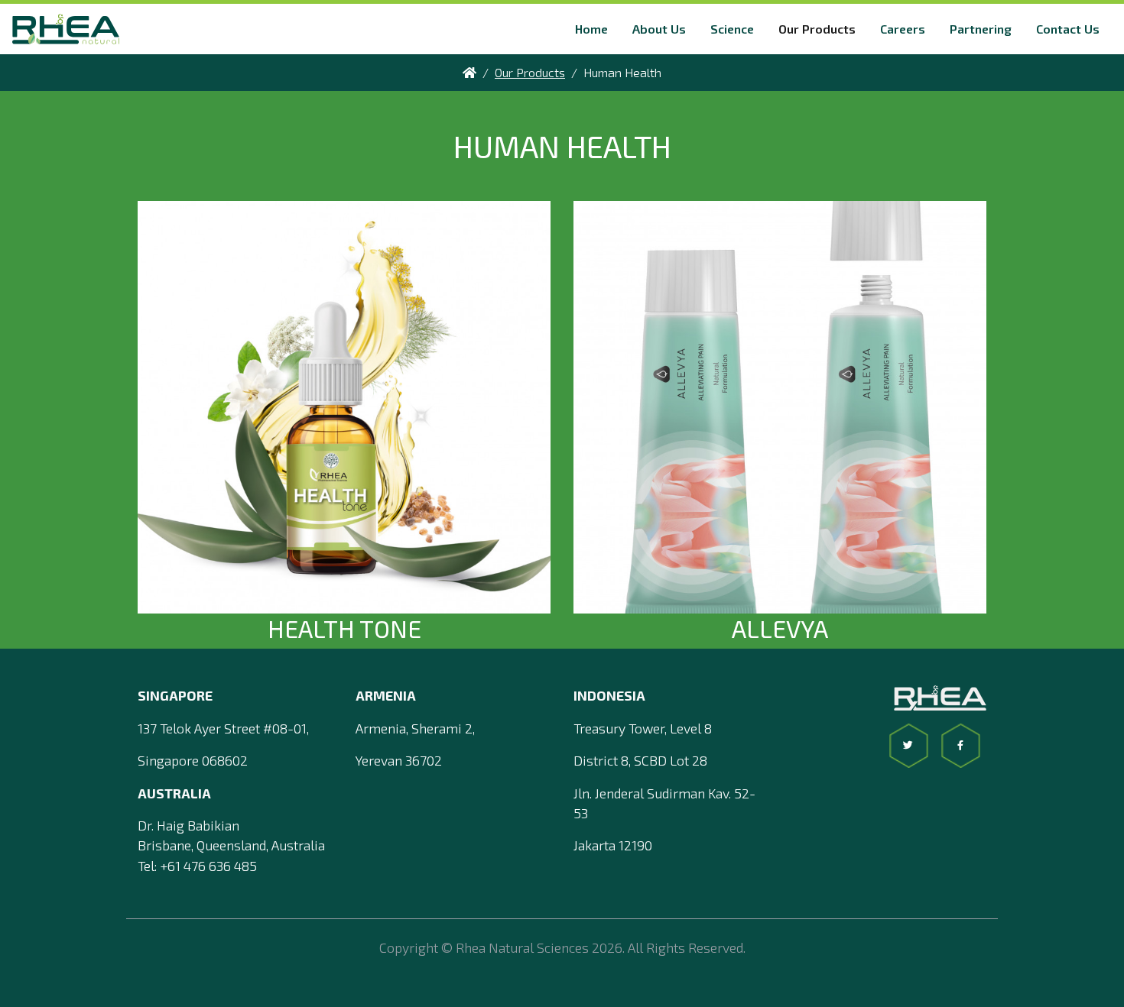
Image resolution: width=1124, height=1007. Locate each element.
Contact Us (1068, 28)
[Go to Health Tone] (344, 405)
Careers (902, 28)
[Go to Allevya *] (779, 405)
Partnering (981, 28)
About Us (659, 28)
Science (732, 28)
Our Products (817, 28)
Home (591, 28)
